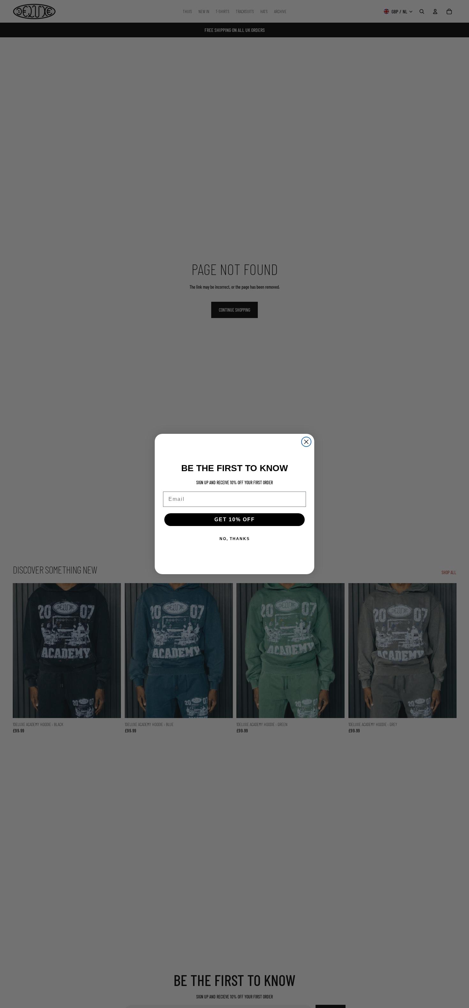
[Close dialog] (306, 442)
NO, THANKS (235, 539)
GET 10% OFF (234, 519)
